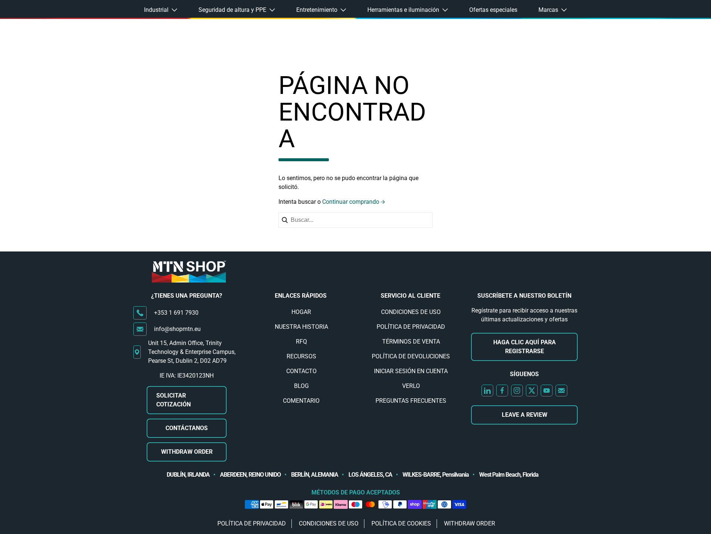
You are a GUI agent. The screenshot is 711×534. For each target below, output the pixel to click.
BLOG (301, 385)
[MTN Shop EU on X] (532, 390)
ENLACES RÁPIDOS (301, 295)
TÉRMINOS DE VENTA (411, 341)
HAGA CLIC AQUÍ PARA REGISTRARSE (524, 347)
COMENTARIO (301, 400)
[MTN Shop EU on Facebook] (502, 390)
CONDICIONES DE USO (411, 311)
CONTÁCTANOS (187, 428)
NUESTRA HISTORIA (301, 326)
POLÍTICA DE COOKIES (401, 523)
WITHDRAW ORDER (187, 451)
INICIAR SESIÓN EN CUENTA (411, 371)
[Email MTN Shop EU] (561, 390)
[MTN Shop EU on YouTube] (547, 390)
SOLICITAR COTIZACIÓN (173, 400)
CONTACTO (301, 371)
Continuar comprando (350, 201)
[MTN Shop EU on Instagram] (517, 390)
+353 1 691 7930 (176, 312)
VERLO (411, 385)
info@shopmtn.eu (177, 328)
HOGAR (301, 311)
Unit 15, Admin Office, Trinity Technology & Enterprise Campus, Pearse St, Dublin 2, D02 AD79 (192, 351)
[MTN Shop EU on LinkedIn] (487, 390)
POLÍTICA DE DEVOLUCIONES (411, 356)
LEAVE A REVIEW (524, 414)
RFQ (301, 341)
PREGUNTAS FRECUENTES (410, 400)
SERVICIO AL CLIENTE (410, 295)
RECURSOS (301, 356)
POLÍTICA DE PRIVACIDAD (411, 326)
